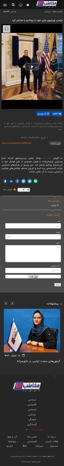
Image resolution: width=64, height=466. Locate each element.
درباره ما (52, 436)
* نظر (58, 243)
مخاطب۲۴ (47, 158)
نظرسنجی (32, 441)
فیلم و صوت (57, 11)
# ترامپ (55, 205)
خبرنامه (39, 446)
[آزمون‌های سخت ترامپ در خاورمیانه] (32, 330)
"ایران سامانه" (26, 462)
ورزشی (47, 11)
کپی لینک (55, 143)
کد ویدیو (42, 113)
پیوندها (12, 441)
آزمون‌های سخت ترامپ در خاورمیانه (38, 361)
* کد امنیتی (55, 266)
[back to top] (53, 375)
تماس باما (32, 436)
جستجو (54, 446)
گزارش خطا (8, 189)
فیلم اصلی (51, 121)
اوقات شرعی (51, 441)
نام (59, 221)
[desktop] (21, 5)
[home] (27, 5)
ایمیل (58, 232)
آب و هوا (12, 436)
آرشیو (10, 446)
